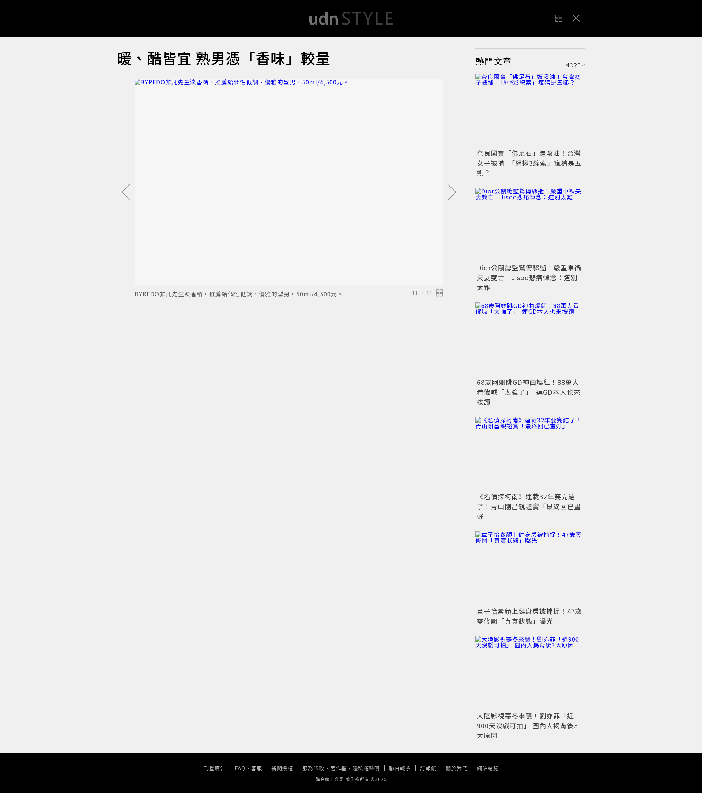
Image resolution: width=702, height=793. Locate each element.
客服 (256, 768)
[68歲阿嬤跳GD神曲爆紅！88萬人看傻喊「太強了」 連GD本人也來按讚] (530, 339)
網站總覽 (488, 768)
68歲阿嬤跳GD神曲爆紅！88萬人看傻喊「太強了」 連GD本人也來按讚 (529, 391)
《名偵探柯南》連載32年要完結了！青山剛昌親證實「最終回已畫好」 (529, 506)
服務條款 (313, 768)
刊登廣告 (215, 768)
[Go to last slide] (126, 193)
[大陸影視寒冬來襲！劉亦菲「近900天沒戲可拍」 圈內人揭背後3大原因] (530, 672)
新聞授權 (282, 768)
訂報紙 (428, 768)
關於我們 (457, 768)
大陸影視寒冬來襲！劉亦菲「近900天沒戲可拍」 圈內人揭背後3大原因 (527, 725)
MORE (573, 65)
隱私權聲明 (366, 768)
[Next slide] (452, 193)
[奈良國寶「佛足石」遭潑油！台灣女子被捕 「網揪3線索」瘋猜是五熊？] (530, 110)
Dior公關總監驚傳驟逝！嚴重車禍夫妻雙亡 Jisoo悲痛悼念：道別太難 (529, 277)
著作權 (338, 768)
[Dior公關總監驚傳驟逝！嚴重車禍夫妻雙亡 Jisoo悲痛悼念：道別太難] (530, 224)
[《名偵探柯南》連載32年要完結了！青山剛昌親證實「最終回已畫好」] (530, 453)
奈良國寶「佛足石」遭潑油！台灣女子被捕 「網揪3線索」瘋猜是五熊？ (529, 162)
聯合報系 (400, 768)
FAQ (240, 768)
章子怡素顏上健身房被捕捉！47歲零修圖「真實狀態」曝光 (529, 615)
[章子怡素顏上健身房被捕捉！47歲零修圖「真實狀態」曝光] (530, 568)
